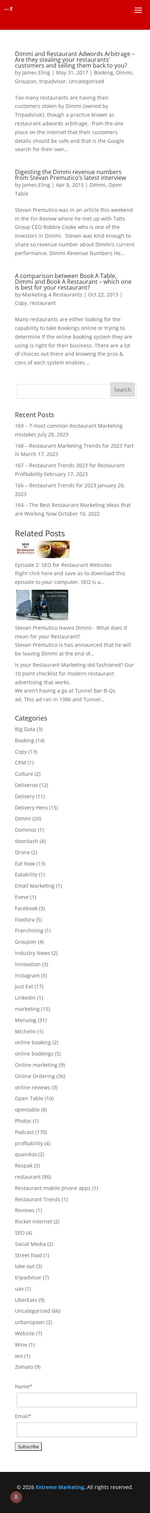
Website (25, 1333)
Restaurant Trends (37, 1199)
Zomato (24, 1366)
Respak (23, 1165)
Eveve (22, 896)
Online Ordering (35, 1076)
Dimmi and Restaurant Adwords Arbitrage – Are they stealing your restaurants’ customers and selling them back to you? (75, 59)
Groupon (25, 81)
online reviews (32, 1087)
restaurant (43, 302)
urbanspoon (30, 1322)
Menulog (25, 1020)
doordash (26, 841)
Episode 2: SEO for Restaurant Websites (63, 564)
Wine (21, 1344)
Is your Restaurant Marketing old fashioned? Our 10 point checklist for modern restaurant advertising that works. (74, 673)
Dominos (25, 829)
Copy (21, 302)
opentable (27, 1109)
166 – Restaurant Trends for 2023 (55, 485)
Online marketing (36, 1064)
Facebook (26, 908)
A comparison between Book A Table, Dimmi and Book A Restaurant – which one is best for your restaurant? (73, 281)
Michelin (25, 1031)
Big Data (25, 729)
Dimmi (124, 72)
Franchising (29, 930)
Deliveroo (26, 785)
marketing (27, 1008)
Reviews (25, 1210)
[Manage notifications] (16, 1497)
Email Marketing (35, 885)
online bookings (34, 1053)
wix (19, 1355)
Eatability (26, 874)
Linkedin (25, 997)
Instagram (27, 975)
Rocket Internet (33, 1221)
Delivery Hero (31, 807)
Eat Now (25, 863)
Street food (28, 1255)
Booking (103, 72)
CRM (20, 762)
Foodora (25, 919)
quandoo (26, 1154)
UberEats (26, 1299)
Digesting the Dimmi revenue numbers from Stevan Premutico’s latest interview (70, 175)
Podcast (24, 1132)
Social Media (30, 1243)
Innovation (28, 964)
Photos (23, 1120)
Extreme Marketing (60, 1487)
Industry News (32, 952)
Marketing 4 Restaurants (52, 294)
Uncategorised (86, 81)
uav (19, 1288)
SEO (20, 1232)
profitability (29, 1143)
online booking (33, 1042)
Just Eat (24, 986)
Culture (24, 773)
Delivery (25, 796)
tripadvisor (52, 81)
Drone (22, 852)
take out (25, 1266)
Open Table (29, 1098)
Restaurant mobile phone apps (53, 1188)
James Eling (36, 72)
